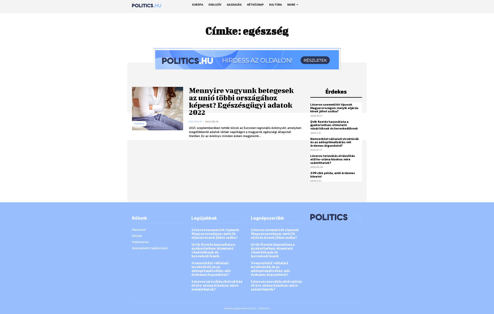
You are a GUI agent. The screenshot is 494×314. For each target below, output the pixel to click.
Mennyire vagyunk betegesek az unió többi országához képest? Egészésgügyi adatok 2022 (241, 101)
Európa (139, 123)
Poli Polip (195, 121)
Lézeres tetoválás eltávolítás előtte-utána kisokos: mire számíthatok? (332, 159)
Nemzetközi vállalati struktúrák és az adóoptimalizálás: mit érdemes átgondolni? (334, 142)
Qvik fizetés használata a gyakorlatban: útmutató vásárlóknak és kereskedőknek (334, 125)
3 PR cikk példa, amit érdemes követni (332, 175)
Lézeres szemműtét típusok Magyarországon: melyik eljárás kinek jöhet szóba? (334, 107)
